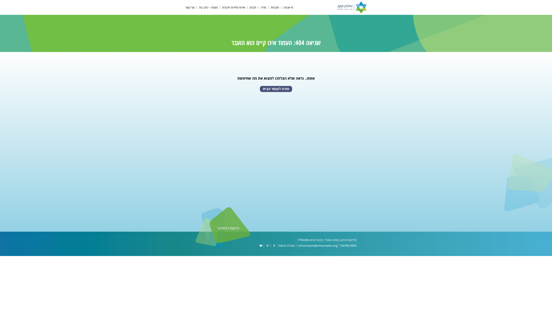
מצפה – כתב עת (208, 7)
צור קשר (190, 7)
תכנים (253, 7)
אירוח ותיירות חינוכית (233, 7)
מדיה (263, 7)
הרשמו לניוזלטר (228, 228)
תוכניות (275, 7)
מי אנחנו (288, 7)
